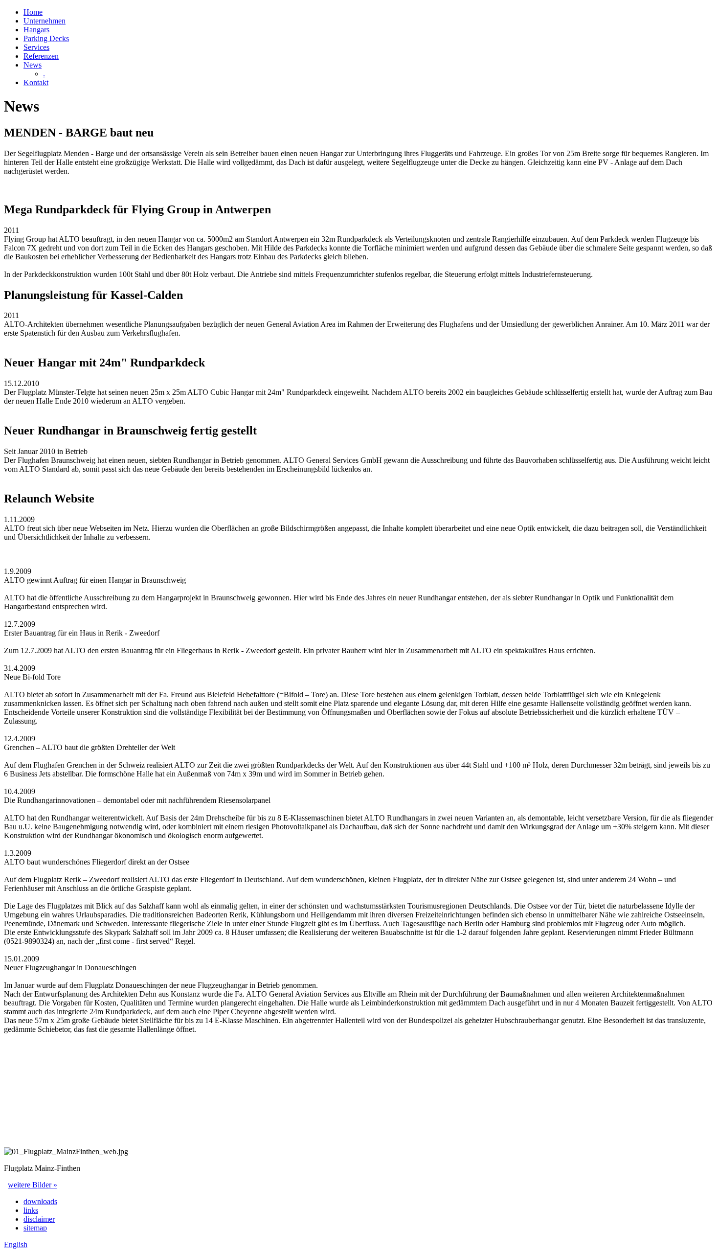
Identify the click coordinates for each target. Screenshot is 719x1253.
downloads (40, 1201)
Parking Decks (46, 38)
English (15, 1244)
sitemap (35, 1228)
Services (36, 47)
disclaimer (39, 1219)
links (30, 1210)
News (32, 65)
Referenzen (41, 56)
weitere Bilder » (32, 1185)
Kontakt (35, 82)
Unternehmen (44, 21)
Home (33, 12)
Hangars (36, 29)
